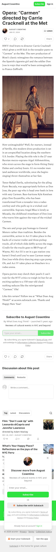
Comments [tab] (9, 377)
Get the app (42, 538)
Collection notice (44, 531)
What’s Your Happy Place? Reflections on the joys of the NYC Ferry (19, 449)
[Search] (51, 413)
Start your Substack (20, 538)
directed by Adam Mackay (15, 431)
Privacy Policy (32, 517)
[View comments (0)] (15, 39)
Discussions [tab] (24, 413)
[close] (47, 458)
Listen (50, 31)
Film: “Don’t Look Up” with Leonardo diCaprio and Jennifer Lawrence (17, 424)
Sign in (50, 4)
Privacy (23, 531)
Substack (13, 546)
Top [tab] (5, 413)
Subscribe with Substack (30, 505)
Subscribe (39, 4)
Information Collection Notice (30, 342)
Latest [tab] (13, 413)
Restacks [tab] (21, 377)
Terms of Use (41, 339)
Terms (31, 531)
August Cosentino (17, 29)
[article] (28, 430)
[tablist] (14, 377)
